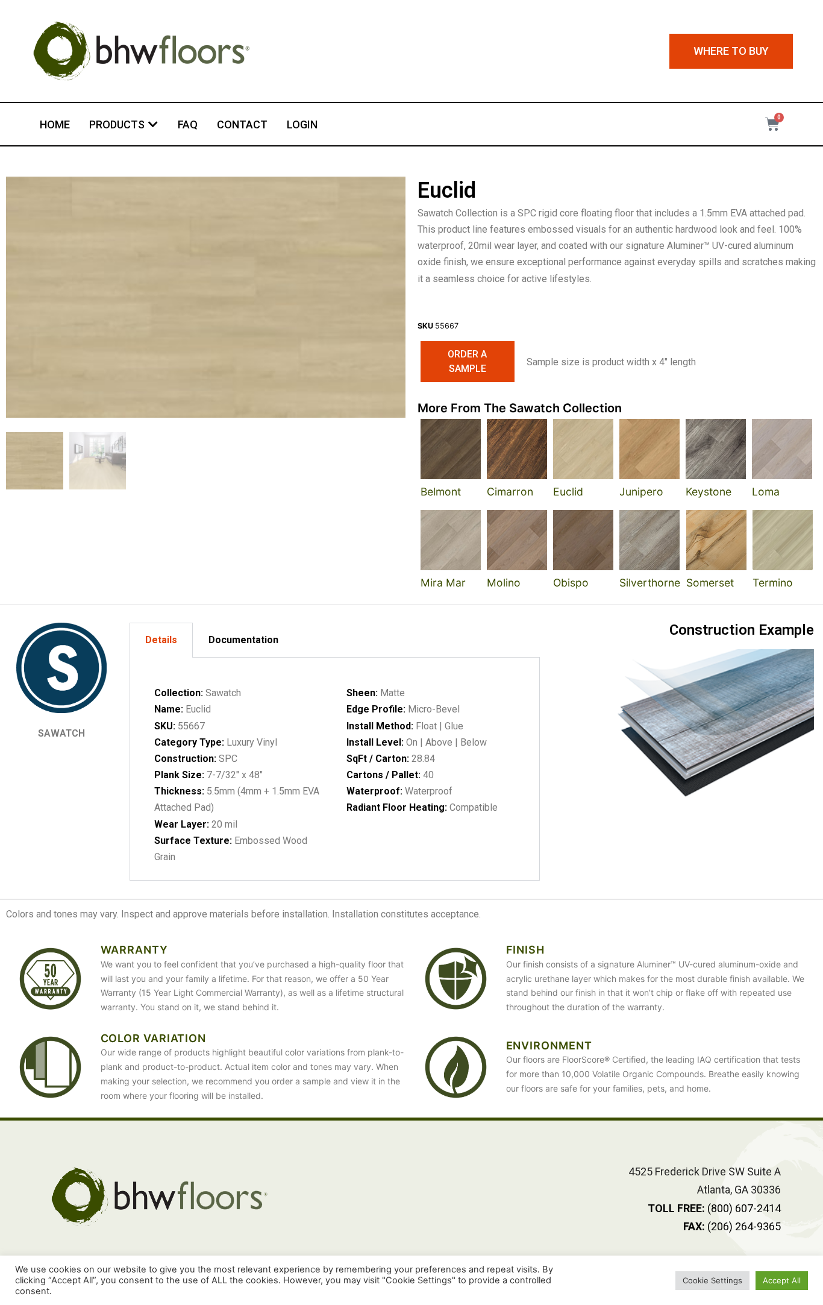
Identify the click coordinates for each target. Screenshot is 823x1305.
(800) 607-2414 (714, 1208)
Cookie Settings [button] (712, 1280)
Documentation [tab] (243, 640)
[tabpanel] (335, 769)
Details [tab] (161, 640)
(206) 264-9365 (732, 1226)
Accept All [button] (782, 1280)
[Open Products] (153, 124)
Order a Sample (467, 361)
